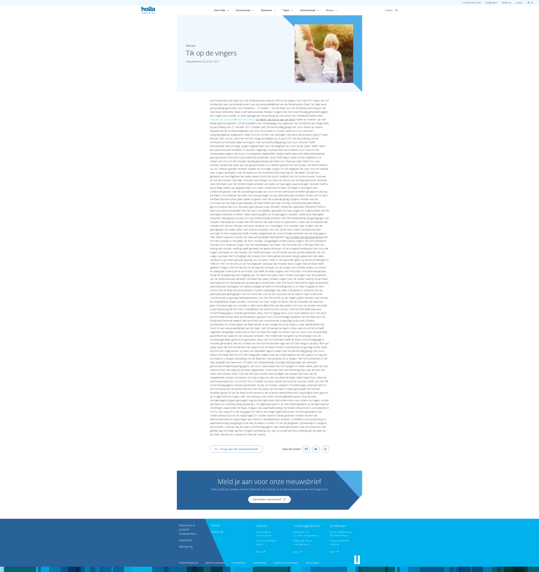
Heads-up (217, 532)
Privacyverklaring (238, 563)
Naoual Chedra (246, 119)
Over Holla (220, 10)
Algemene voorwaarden (215, 563)
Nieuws (330, 10)
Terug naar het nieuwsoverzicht (239, 449)
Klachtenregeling (312, 563)
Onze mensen (243, 10)
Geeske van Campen (221, 119)
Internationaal (308, 10)
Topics (286, 10)
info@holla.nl (491, 2)
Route (259, 551)
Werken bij (506, 2)
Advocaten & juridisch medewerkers (188, 529)
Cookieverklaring (259, 563)
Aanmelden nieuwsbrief (267, 499)
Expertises (266, 10)
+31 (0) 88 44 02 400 (471, 2)
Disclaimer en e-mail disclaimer (286, 563)
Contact (519, 2)
